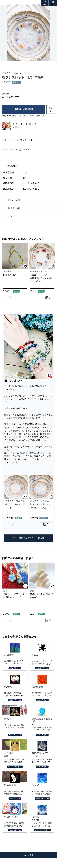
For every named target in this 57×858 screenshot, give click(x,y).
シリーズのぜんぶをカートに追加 (28, 538)
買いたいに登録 (23, 109)
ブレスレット (26, 140)
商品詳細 (12, 166)
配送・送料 (14, 200)
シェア (11, 216)
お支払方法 (14, 208)
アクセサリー (8, 140)
